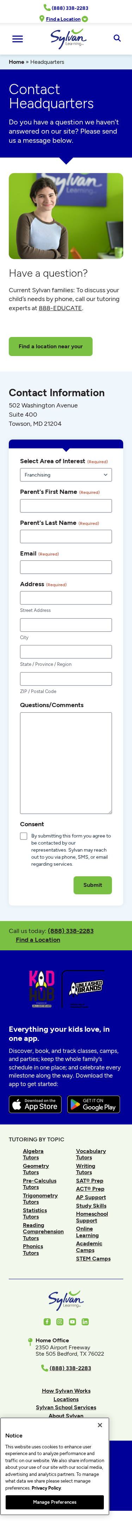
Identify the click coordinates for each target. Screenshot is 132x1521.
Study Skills (91, 1205)
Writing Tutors (85, 1169)
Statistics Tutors (35, 1213)
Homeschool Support (92, 1216)
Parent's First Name (60, 491)
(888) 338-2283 (71, 930)
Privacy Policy (46, 1488)
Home (16, 62)
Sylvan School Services (66, 1407)
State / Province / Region (45, 664)
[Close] (100, 1425)
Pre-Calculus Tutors (39, 1183)
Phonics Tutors (33, 1249)
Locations (66, 1399)
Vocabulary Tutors (91, 1154)
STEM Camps (93, 1258)
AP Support (91, 1197)
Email (39, 553)
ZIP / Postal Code (38, 691)
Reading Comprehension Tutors (43, 1231)
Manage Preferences (54, 1502)
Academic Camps (89, 1246)
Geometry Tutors (36, 1169)
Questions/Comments (51, 705)
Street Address (35, 610)
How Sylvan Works (66, 1390)
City (24, 637)
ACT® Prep (90, 1188)
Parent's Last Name (59, 522)
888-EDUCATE (60, 308)
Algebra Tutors (33, 1154)
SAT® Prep (89, 1180)
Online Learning (87, 1231)
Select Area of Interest (64, 461)
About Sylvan (66, 1415)
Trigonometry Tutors (40, 1198)
